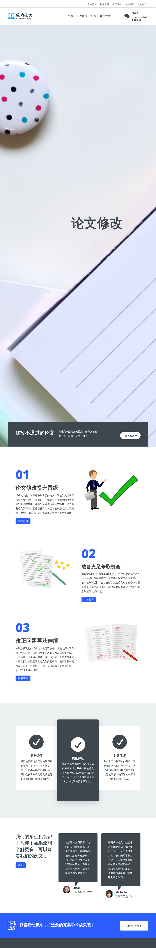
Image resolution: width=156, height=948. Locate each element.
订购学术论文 (134, 925)
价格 (93, 16)
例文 (20, 865)
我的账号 (142, 4)
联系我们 (23, 678)
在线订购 (23, 520)
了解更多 (89, 599)
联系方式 (105, 16)
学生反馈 (92, 4)
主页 (70, 16)
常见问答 (117, 4)
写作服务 (81, 16)
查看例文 (130, 435)
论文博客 (129, 4)
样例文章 (104, 4)
